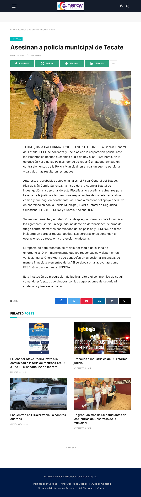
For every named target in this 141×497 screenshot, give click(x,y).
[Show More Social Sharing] (113, 63)
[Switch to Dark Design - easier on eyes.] (121, 6)
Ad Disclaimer (86, 488)
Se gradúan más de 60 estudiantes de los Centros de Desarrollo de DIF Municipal (100, 419)
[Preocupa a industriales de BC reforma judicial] (102, 338)
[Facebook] (14, 157)
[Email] (14, 188)
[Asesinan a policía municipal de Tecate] (70, 105)
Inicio (12, 29)
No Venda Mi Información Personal (56, 488)
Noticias (16, 39)
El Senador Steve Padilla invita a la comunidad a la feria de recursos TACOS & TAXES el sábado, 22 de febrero (38, 363)
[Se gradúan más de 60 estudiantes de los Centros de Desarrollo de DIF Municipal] (102, 394)
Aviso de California (101, 483)
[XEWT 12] (70, 6)
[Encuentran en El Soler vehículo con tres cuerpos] (38, 394)
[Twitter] (14, 164)
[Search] (127, 6)
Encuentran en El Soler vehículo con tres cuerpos (38, 417)
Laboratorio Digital (86, 476)
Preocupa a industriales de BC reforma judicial (100, 361)
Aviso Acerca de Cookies (74, 483)
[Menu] (14, 6)
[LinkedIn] (14, 172)
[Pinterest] (14, 180)
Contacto (102, 488)
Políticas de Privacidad (45, 483)
